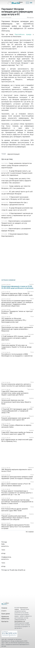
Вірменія (31, 467)
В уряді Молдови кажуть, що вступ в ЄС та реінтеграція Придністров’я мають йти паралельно (16, 173)
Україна (31, 284)
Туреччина (30, 291)
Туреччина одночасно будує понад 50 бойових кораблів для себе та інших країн (17, 294)
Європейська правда (23, 34)
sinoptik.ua (21, 570)
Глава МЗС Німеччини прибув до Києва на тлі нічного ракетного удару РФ (17, 433)
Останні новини (8, 280)
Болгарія (31, 334)
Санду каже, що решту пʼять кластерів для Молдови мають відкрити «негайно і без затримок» (16, 181)
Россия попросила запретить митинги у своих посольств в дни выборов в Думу (16, 385)
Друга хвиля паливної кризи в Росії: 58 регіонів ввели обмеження (15, 484)
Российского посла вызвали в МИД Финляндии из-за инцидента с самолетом (16, 355)
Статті (3, 611)
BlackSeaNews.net (20, 621)
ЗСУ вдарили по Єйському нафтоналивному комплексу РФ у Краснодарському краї (13, 320)
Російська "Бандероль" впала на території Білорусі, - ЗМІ (17, 312)
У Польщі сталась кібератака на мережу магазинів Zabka (16, 426)
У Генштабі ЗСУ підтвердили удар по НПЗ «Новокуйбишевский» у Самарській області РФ (16, 411)
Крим (32, 498)
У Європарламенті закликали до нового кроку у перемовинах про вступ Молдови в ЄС (17, 215)
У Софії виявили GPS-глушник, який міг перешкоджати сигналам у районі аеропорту (16, 338)
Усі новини (30, 532)
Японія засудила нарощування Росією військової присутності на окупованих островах (15, 526)
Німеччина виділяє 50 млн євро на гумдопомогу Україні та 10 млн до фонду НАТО (16, 347)
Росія (32, 298)
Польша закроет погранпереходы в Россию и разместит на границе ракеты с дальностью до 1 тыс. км (17, 492)
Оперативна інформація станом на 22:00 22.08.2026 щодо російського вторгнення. (17, 287)
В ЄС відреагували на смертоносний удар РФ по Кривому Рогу (16, 440)
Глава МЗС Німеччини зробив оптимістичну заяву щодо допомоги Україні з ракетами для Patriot (14, 393)
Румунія (31, 416)
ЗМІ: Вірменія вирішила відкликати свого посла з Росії (16, 470)
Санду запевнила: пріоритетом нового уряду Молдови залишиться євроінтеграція (16, 165)
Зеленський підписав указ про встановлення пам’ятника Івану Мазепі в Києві (16, 402)
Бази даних (5, 614)
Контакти (4, 621)
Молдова (30, 17)
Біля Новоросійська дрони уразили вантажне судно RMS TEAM (14, 509)
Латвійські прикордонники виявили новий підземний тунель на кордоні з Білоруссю (17, 477)
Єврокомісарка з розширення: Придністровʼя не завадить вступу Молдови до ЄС (16, 223)
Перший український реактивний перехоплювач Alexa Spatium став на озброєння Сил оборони (15, 517)
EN (31, 3)
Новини (4, 608)
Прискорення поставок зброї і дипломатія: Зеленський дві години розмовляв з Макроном (17, 329)
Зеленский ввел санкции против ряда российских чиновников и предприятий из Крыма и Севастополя (17, 501)
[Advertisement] (17, 257)
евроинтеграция (13, 154)
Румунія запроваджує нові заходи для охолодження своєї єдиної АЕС (15, 419)
